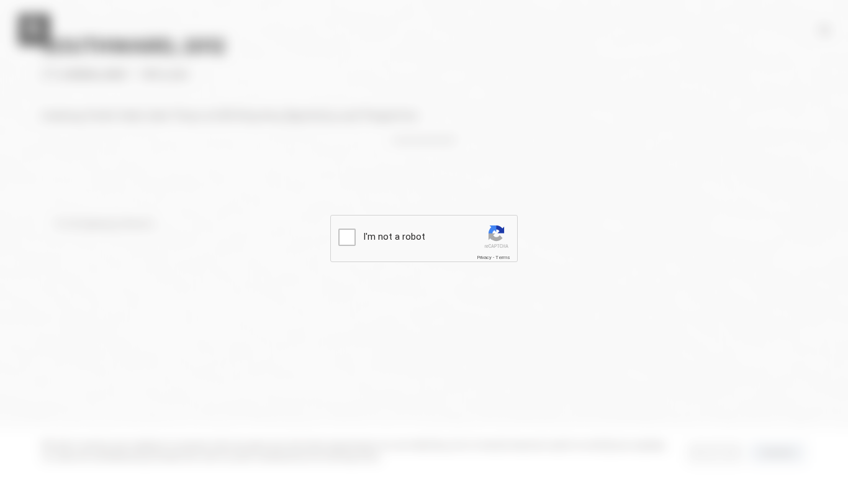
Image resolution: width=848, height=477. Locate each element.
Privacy (484, 257)
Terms (502, 257)
